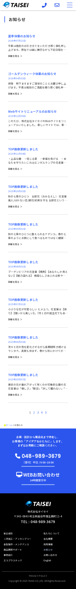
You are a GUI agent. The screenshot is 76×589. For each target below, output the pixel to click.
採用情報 (48, 544)
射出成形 (8, 533)
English (47, 560)
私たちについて (52, 533)
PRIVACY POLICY (38, 575)
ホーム (9, 425)
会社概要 (48, 538)
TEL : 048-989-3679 (38, 521)
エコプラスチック (13, 560)
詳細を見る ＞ (15, 55)
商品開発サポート (13, 549)
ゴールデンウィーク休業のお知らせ (32, 73)
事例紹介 (8, 554)
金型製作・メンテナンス (16, 544)
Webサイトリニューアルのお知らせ (32, 111)
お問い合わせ (50, 554)
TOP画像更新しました (23, 149)
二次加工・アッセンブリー (17, 538)
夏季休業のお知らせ (21, 36)
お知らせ (48, 549)
